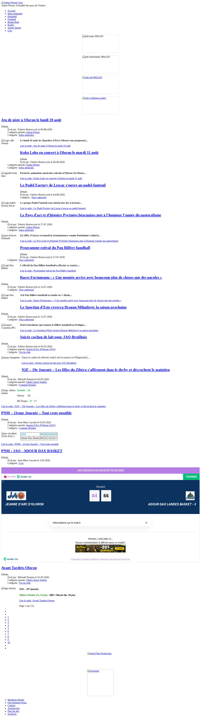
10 (9, 642)
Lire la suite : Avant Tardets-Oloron (36, 600)
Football (12, 19)
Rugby (11, 25)
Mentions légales (16, 699)
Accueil (11, 10)
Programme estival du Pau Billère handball (55, 248)
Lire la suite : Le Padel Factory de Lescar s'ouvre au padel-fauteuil (53, 208)
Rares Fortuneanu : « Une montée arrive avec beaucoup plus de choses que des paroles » (91, 277)
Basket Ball (13, 22)
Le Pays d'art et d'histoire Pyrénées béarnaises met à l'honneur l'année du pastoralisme (90, 215)
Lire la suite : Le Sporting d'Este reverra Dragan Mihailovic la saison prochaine (59, 330)
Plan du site (13, 711)
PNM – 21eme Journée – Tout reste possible (36, 413)
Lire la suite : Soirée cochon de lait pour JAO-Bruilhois (49, 363)
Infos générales (15, 13)
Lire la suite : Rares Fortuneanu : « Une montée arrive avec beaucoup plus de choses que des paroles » (70, 300)
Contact (11, 705)
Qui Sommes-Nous (17, 702)
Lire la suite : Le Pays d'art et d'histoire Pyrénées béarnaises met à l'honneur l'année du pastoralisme (69, 241)
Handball (12, 16)
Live (10, 30)
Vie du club (24, 352)
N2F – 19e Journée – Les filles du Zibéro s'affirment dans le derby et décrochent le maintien (96, 370)
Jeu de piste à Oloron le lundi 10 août (31, 120)
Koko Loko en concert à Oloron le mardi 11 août (59, 152)
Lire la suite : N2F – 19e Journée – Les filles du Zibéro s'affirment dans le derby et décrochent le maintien (53, 406)
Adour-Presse (33, 132)
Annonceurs (14, 708)
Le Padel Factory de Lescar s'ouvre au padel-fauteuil (63, 185)
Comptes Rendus (27, 385)
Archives (12, 714)
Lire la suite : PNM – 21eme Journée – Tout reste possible (30, 444)
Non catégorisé (39, 197)
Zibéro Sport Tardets (36, 382)
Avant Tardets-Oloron (19, 568)
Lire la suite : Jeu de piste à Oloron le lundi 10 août (45, 145)
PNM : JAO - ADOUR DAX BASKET (31, 451)
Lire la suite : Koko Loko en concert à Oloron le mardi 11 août (51, 178)
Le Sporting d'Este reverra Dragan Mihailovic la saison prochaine (73, 307)
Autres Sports (14, 27)
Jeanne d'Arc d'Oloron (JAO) (40, 349)
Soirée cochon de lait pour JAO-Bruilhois (53, 337)
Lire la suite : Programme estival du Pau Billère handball (48, 270)
